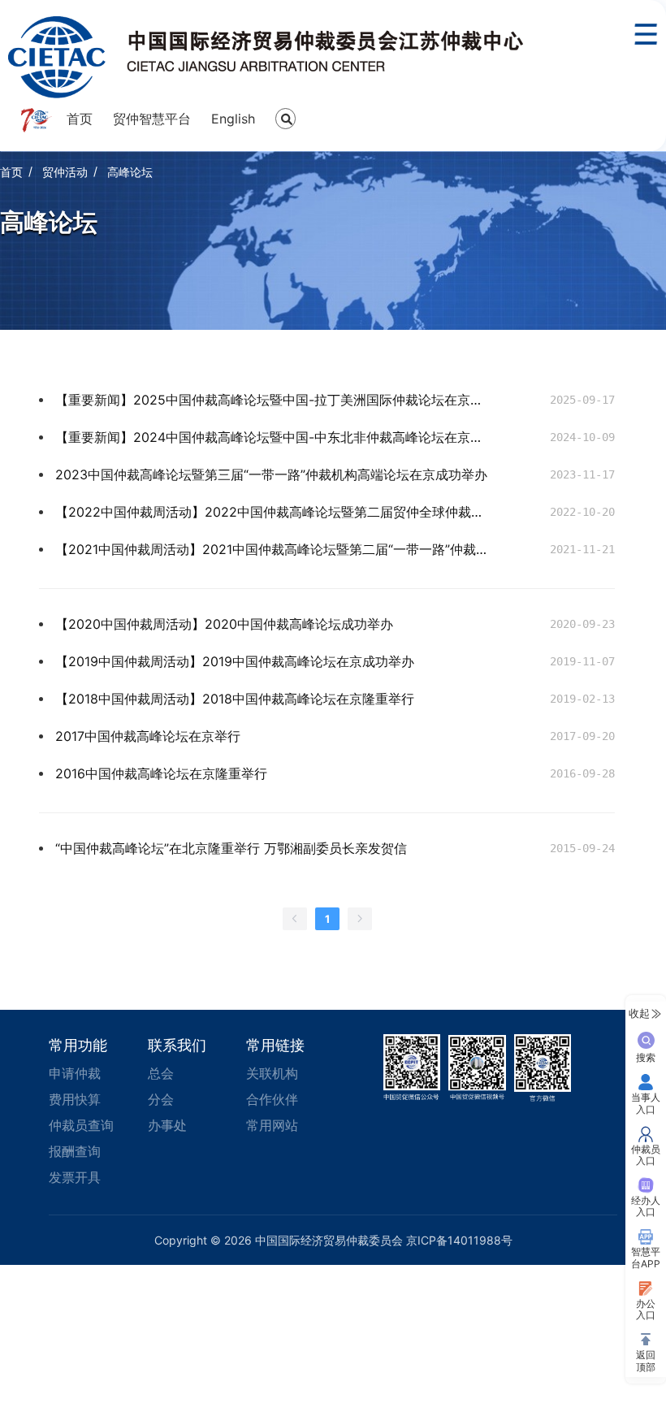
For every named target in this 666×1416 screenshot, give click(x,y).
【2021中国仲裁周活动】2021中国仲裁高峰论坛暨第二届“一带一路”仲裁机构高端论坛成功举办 (274, 549)
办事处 (167, 1125)
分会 (161, 1099)
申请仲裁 (75, 1073)
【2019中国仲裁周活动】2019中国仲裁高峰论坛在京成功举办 (234, 661)
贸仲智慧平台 (152, 118)
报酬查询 (75, 1151)
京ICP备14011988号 (459, 1240)
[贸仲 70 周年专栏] (35, 120)
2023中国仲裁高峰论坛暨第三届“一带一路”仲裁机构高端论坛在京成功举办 (271, 474)
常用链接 (275, 1045)
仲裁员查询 (81, 1125)
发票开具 (75, 1177)
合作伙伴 (272, 1099)
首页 (80, 118)
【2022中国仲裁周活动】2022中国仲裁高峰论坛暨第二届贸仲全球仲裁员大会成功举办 (274, 512)
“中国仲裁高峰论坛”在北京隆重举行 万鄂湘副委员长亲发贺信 (231, 848)
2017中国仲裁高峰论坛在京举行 (147, 736)
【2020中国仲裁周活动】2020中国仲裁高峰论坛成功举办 (224, 624)
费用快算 (75, 1099)
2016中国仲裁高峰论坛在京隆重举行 (161, 773)
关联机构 (272, 1073)
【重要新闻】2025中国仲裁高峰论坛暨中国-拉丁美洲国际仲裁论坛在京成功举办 (274, 400)
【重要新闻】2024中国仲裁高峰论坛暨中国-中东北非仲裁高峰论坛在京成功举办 (274, 437)
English (233, 118)
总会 (161, 1073)
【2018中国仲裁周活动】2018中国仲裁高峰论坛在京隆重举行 (234, 699)
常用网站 (272, 1125)
